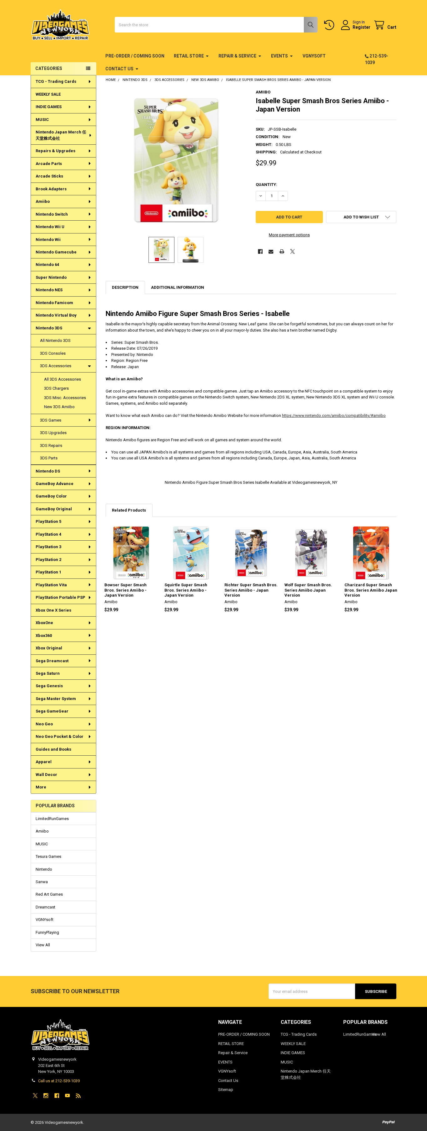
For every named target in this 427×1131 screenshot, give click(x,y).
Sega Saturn (48, 673)
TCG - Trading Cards (56, 81)
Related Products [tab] (129, 510)
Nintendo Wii (48, 239)
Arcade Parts (49, 163)
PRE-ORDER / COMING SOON (134, 55)
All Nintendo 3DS (55, 340)
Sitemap (225, 1089)
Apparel (44, 761)
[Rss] (78, 1095)
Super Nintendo (51, 277)
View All (43, 945)
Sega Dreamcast (52, 660)
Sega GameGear (52, 711)
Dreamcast (45, 907)
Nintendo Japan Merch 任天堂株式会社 (61, 135)
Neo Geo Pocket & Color (59, 736)
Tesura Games (48, 856)
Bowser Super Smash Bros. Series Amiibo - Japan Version (125, 590)
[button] (361, 217)
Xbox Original (49, 648)
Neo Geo (44, 724)
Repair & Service (237, 55)
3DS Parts (49, 458)
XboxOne (44, 622)
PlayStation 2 (48, 559)
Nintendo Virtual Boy (56, 315)
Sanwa (42, 881)
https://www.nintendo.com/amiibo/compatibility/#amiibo (334, 415)
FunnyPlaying (47, 932)
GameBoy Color (51, 496)
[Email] (270, 251)
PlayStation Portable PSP (60, 597)
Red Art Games (49, 894)
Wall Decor (46, 774)
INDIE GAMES (49, 106)
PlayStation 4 (48, 534)
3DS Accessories (55, 365)
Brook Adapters (51, 189)
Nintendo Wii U (50, 226)
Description (125, 287)
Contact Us (119, 68)
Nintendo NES (49, 290)
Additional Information (177, 287)
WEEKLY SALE (48, 94)
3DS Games (50, 420)
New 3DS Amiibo (59, 406)
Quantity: (266, 184)
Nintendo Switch (52, 214)
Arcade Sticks (49, 176)
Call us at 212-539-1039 (59, 1080)
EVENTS (279, 55)
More (41, 787)
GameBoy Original (54, 509)
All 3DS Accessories (62, 379)
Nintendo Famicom (54, 302)
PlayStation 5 (48, 521)
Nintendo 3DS (49, 328)
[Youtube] (67, 1095)
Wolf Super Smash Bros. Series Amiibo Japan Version (308, 590)
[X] (292, 251)
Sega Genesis (49, 685)
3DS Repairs (51, 445)
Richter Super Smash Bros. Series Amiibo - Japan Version (251, 590)
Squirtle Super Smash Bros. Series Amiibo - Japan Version (185, 590)
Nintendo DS (48, 471)
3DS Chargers (56, 388)
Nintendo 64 (47, 264)
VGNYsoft (314, 55)
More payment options (289, 235)
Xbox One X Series (53, 610)
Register (361, 27)
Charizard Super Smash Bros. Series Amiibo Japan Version (370, 590)
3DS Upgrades (53, 432)
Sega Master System (56, 698)
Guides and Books (53, 749)
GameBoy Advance (54, 483)
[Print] (281, 251)
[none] (176, 160)
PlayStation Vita (51, 585)
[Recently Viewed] (330, 25)
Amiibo (43, 201)
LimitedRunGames (52, 818)
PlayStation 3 (48, 546)
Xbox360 (44, 635)
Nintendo (44, 869)
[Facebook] (260, 251)
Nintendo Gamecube (56, 252)
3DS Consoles (53, 353)
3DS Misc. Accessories (65, 397)
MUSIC (42, 119)
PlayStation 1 (48, 572)
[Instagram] (45, 1095)
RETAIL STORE (189, 55)
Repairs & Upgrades (55, 150)
